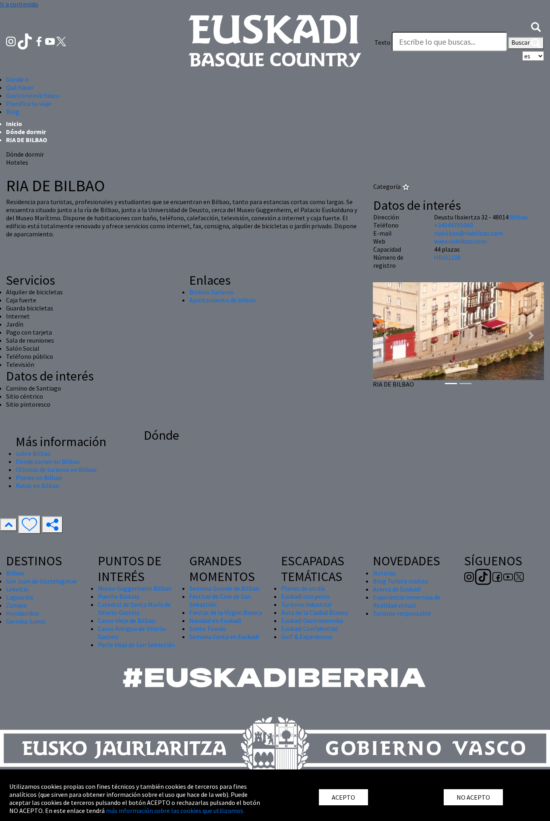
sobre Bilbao (33, 453)
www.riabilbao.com (460, 241)
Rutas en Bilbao (37, 486)
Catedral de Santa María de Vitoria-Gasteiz (134, 608)
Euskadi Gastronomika (312, 620)
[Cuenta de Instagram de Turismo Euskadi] (11, 41)
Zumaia (16, 605)
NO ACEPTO (473, 797)
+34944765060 (453, 225)
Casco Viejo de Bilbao (126, 620)
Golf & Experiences (307, 637)
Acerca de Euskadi (397, 589)
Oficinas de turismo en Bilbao (56, 469)
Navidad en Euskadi (215, 620)
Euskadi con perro (305, 596)
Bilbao (519, 217)
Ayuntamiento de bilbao (222, 300)
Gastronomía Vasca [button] (32, 95)
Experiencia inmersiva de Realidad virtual (406, 601)
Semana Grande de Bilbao (224, 588)
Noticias (384, 573)
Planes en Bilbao (39, 478)
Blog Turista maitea (400, 581)
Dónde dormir (26, 132)
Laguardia (19, 597)
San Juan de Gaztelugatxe (41, 581)
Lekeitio (17, 589)
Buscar (521, 42)
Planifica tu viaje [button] (29, 103)
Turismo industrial (306, 604)
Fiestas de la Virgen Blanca (225, 612)
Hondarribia (22, 613)
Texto (382, 42)
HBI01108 (447, 257)
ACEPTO (343, 797)
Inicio (14, 124)
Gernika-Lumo (25, 621)
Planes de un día (303, 588)
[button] (536, 26)
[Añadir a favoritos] (29, 524)
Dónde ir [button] (17, 79)
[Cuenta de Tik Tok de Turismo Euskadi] (25, 41)
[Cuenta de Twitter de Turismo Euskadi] (61, 41)
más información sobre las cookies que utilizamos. (175, 811)
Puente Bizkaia (118, 596)
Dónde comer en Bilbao (48, 461)
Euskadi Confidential (309, 629)
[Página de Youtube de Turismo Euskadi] (50, 41)
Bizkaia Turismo (211, 292)
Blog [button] (12, 112)
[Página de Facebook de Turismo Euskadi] (39, 41)
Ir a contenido (19, 4)
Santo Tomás (207, 629)
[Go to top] (8, 524)
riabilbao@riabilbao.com (468, 233)
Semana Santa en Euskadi (224, 637)
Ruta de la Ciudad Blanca (314, 612)
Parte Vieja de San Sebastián (136, 645)
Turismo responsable (402, 613)
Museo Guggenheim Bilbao (135, 588)
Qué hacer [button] (19, 87)
